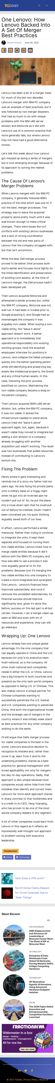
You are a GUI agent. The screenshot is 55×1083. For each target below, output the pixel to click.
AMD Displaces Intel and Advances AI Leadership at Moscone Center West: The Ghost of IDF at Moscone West (41, 937)
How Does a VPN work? (30, 878)
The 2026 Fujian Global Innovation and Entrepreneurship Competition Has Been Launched (41, 1012)
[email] (30, 50)
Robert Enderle (14, 42)
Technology (10, 851)
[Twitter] (25, 1070)
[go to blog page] (48, 920)
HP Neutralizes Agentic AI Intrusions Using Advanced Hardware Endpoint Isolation (40, 987)
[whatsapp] (10, 50)
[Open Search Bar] (39, 5)
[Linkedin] (19, 1070)
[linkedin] (23, 50)
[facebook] (3, 50)
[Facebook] (32, 1070)
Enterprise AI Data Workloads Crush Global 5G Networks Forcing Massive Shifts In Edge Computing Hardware (41, 962)
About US (43, 1079)
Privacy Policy (30, 1079)
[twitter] (17, 50)
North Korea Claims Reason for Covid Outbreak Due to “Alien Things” (32, 892)
